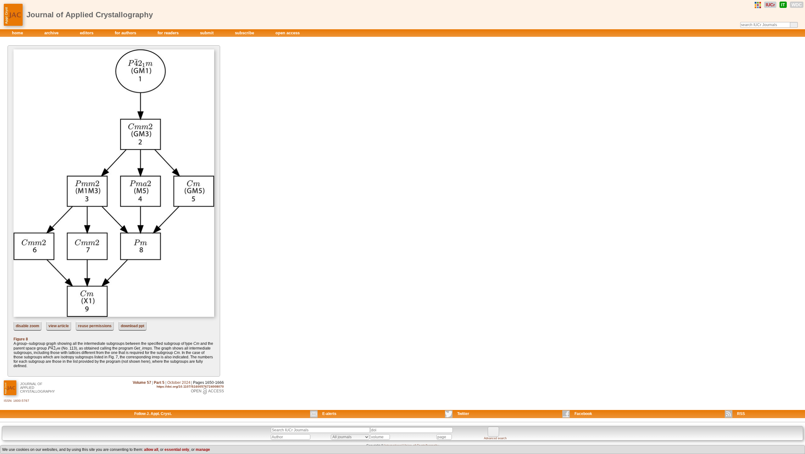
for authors (126, 33)
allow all (151, 449)
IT (783, 4)
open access (287, 33)
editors (87, 33)
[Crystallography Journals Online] (757, 5)
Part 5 (159, 382)
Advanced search (495, 438)
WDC (796, 4)
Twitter (463, 414)
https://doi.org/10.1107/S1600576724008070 (190, 386)
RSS (741, 414)
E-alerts (329, 414)
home (18, 33)
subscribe (245, 33)
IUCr (770, 4)
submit (207, 33)
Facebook (583, 414)
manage (203, 449)
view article (58, 326)
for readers (169, 33)
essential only (176, 449)
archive (52, 33)
